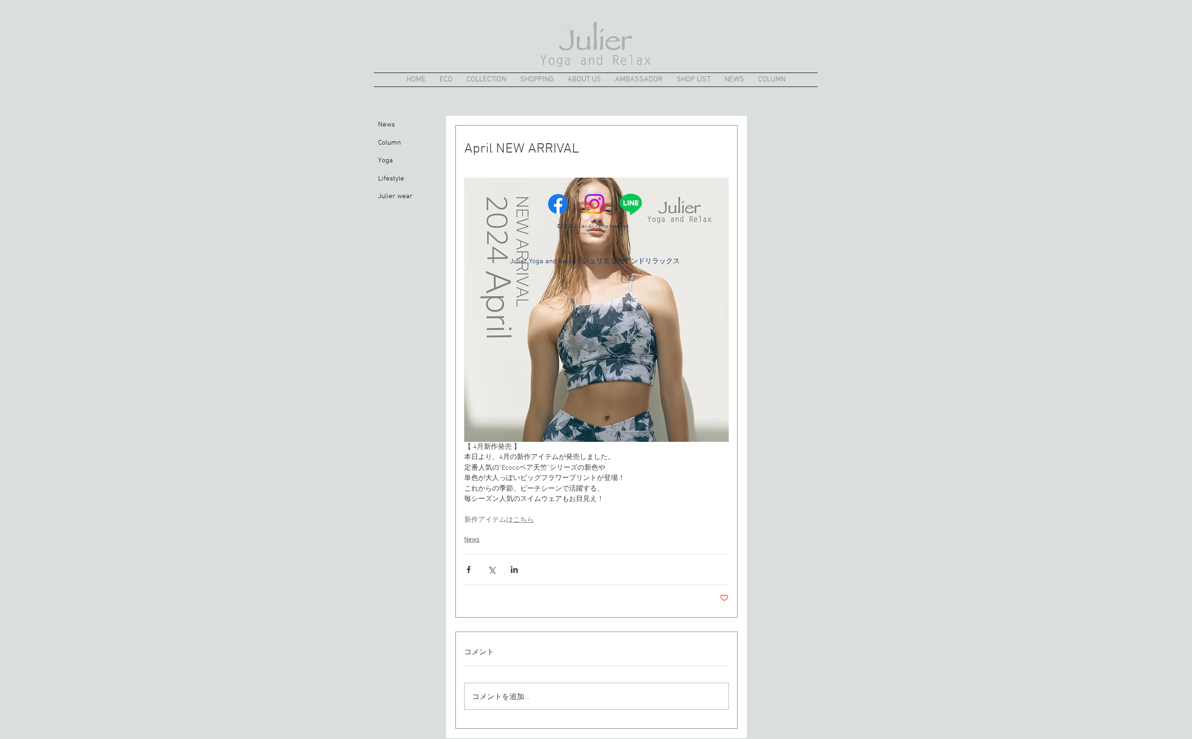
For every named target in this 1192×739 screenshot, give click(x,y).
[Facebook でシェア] (468, 569)
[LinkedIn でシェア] (514, 569)
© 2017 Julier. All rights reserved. (593, 226)
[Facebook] (558, 204)
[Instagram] (594, 204)
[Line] (630, 204)
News (472, 540)
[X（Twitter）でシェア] (491, 569)
